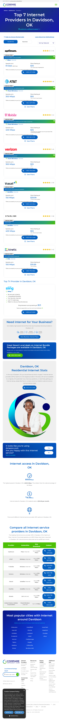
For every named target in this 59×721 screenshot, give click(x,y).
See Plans (31, 107)
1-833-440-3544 (30, 204)
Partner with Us (8, 683)
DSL (22, 687)
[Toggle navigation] (36, 4)
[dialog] (14, 703)
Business (25, 41)
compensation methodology (16, 1)
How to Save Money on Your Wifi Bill (52, 685)
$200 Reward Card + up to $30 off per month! (14, 88)
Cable (22, 683)
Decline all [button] (19, 712)
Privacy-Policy (20, 709)
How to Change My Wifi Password (52, 690)
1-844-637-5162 (30, 103)
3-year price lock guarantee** (11, 155)
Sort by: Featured (44, 43)
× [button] (24, 690)
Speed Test (33, 673)
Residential (11, 41)
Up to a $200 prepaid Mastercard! (12, 256)
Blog (31, 680)
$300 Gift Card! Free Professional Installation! (14, 189)
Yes (49, 448)
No (49, 452)
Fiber (22, 681)
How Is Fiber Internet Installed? (52, 672)
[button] (14, 716)
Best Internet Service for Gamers (43, 673)
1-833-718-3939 (30, 170)
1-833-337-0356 (30, 72)
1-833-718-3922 (30, 271)
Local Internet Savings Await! (10, 669)
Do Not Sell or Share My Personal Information (38, 704)
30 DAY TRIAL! (8, 222)
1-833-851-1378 (30, 137)
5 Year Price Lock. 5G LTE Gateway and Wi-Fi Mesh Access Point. (18, 121)
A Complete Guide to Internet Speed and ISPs (43, 666)
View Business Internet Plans (29, 337)
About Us (32, 662)
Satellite (23, 685)
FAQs (31, 678)
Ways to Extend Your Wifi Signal (52, 680)
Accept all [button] (9, 712)
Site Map (43, 706)
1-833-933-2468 (30, 237)
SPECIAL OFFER (8, 86)
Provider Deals (25, 671)
